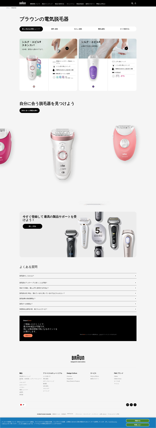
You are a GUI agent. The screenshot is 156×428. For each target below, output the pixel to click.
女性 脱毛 (45, 386)
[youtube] (135, 404)
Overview (69, 376)
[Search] (132, 3)
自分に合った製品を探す (30, 110)
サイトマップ (87, 414)
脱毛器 (21, 394)
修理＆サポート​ (94, 378)
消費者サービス (56, 414)
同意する (137, 420)
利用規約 (63, 414)
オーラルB (117, 381)
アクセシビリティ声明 (113, 414)
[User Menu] (135, 3)
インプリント (95, 414)
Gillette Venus (117, 378)
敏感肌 (45, 383)
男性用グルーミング (25, 376)
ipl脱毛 (21, 392)
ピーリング (46, 391)
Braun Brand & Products (73, 381)
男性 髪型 (45, 378)
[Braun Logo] (23, 3)
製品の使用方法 (59, 4)
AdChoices (70, 413)
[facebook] (131, 404)
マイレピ (116, 383)
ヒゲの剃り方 (46, 376)
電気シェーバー (24, 389)
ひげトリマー (23, 385)
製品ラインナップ (47, 4)
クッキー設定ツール (24, 423)
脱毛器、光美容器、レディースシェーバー (30, 379)
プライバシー (78, 414)
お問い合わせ (103, 414)
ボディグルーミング (48, 381)
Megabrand (70, 378)
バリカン (22, 387)
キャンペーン (71, 4)
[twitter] (127, 404)
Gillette (116, 376)
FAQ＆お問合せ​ (94, 376)
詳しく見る (32, 226)
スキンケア (23, 382)
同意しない (137, 425)
